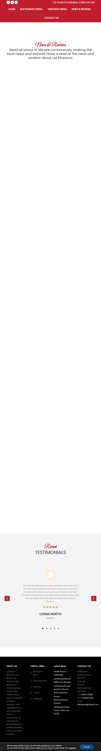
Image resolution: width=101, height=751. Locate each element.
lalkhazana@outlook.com (88, 704)
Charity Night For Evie (69, 294)
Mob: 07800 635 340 (83, 2)
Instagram (37, 698)
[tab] (42, 628)
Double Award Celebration (26, 102)
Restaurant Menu (38, 673)
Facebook (37, 687)
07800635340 (88, 698)
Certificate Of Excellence (25, 366)
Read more (15, 118)
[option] (50, 596)
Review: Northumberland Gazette (60, 700)
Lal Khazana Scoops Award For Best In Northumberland (62, 689)
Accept (87, 747)
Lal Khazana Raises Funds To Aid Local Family (62, 710)
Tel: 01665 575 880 (62, 2)
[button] (7, 598)
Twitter (36, 693)
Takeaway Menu (40, 681)
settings (72, 748)
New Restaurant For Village (72, 496)
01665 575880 (87, 695)
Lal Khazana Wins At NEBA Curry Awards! (62, 680)
